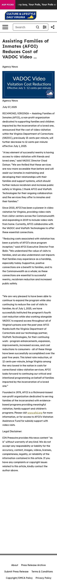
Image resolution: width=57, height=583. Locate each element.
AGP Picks (8, 4)
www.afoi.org (34, 412)
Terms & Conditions (42, 571)
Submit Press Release (16, 571)
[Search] (37, 27)
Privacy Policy (43, 577)
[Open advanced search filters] (44, 27)
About (14, 565)
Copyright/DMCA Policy (19, 577)
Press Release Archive (33, 565)
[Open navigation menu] (5, 27)
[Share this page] (53, 27)
